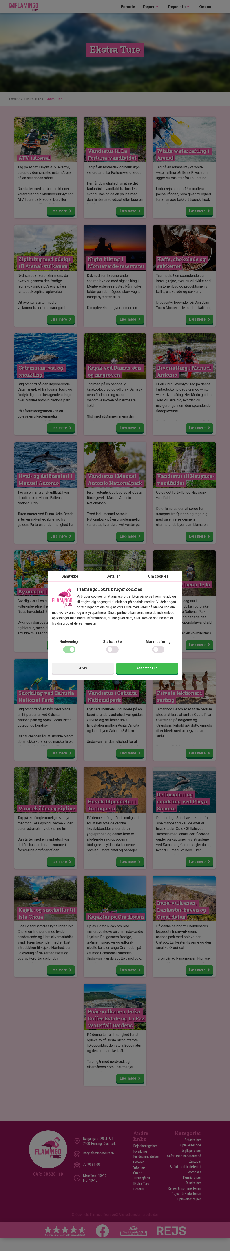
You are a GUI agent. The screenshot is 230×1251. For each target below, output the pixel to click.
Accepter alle (147, 668)
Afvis (83, 668)
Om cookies (158, 576)
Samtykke (70, 576)
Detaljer (113, 576)
